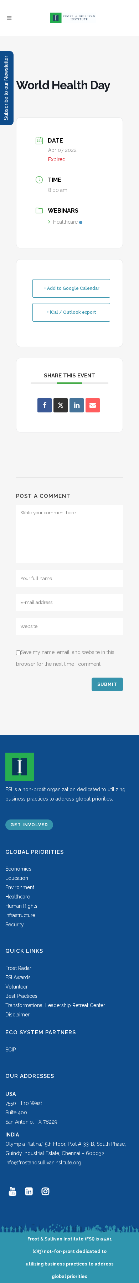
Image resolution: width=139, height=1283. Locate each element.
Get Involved (29, 824)
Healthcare (65, 222)
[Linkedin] (77, 405)
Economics (18, 869)
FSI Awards (18, 977)
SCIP (10, 1049)
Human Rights (21, 906)
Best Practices (21, 996)
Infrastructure (20, 915)
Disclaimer (17, 1014)
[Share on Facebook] (44, 405)
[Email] (93, 405)
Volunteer (16, 987)
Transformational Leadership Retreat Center (55, 1005)
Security (14, 924)
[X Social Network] (60, 405)
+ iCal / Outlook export (71, 312)
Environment (19, 887)
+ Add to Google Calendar (71, 288)
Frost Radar (18, 968)
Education (16, 878)
